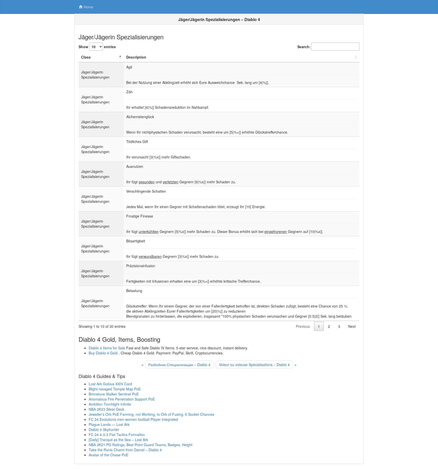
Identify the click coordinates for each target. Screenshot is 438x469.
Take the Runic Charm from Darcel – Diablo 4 (125, 449)
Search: (304, 46)
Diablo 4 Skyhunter (104, 429)
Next (352, 326)
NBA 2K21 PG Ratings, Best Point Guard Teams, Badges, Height (140, 444)
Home (88, 6)
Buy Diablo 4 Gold (103, 352)
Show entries (97, 46)
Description (136, 57)
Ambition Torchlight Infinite (110, 404)
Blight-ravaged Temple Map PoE (115, 388)
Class (86, 57)
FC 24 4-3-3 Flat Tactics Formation (117, 434)
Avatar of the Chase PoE (108, 454)
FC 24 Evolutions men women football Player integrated (133, 419)
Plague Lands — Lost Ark (109, 424)
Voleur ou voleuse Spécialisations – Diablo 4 (254, 364)
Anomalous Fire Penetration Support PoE (122, 399)
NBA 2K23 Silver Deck (106, 409)
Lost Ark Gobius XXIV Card (110, 383)
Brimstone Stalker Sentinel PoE (114, 393)
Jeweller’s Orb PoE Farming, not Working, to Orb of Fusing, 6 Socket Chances (151, 414)
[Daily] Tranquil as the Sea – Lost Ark (118, 439)
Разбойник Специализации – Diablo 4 (179, 364)
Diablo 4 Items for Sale (107, 347)
